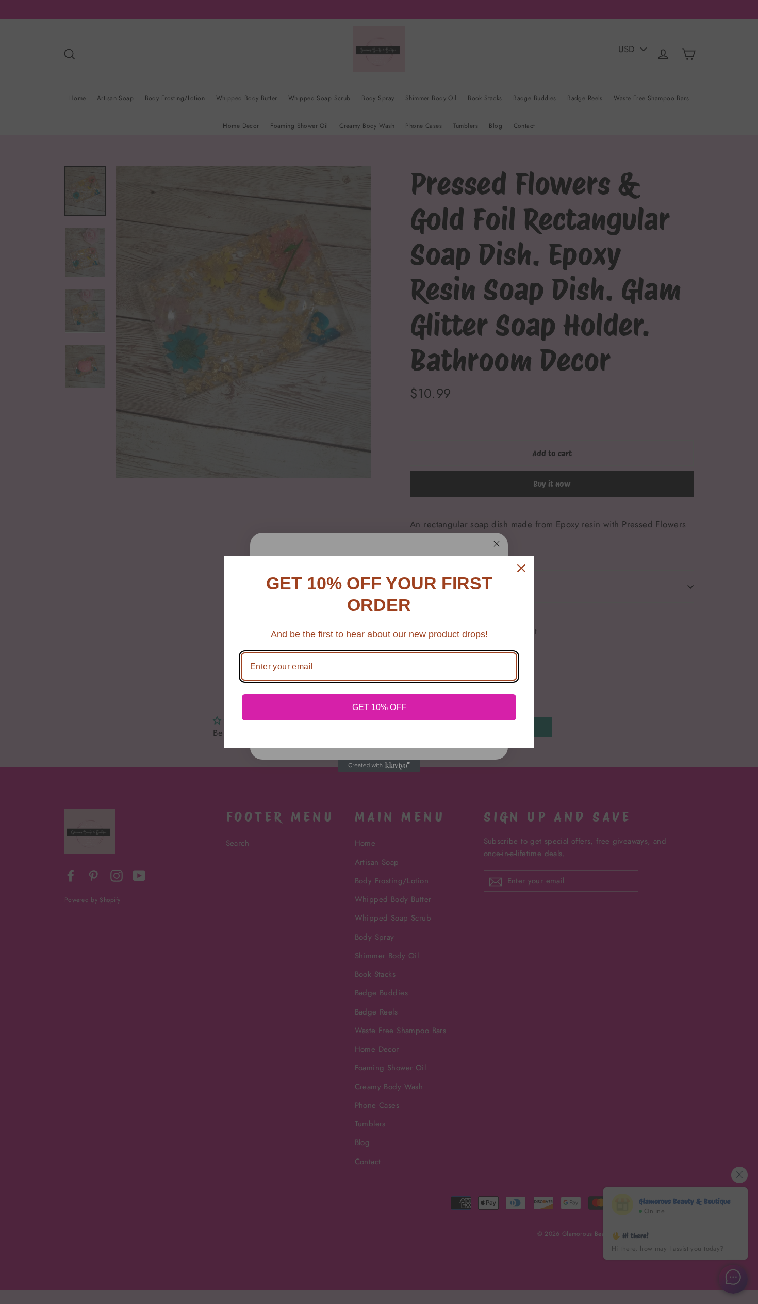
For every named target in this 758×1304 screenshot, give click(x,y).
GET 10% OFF (379, 707)
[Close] (521, 568)
